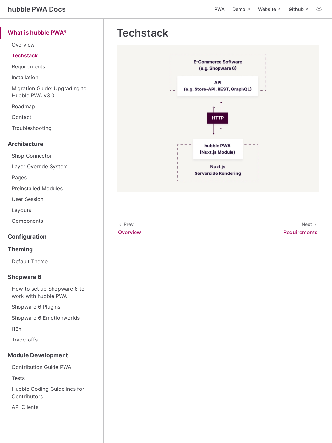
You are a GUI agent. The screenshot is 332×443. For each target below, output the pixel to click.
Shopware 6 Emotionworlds (46, 318)
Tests (18, 378)
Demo (238, 9)
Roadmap (23, 106)
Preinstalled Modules (37, 188)
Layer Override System (40, 166)
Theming (20, 249)
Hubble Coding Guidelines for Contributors (48, 392)
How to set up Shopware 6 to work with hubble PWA (48, 292)
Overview (23, 45)
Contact (21, 117)
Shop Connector (32, 155)
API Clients (25, 407)
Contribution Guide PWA (41, 367)
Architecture (25, 143)
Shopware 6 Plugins (36, 307)
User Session (27, 199)
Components (27, 221)
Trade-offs (25, 339)
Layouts (21, 210)
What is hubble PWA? (37, 32)
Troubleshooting (32, 128)
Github (296, 9)
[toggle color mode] (319, 9)
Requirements (28, 66)
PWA (219, 9)
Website (267, 9)
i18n (16, 329)
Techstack (25, 55)
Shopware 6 (25, 276)
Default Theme (30, 261)
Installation (25, 77)
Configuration (27, 236)
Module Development (38, 355)
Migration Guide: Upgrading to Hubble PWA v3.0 (49, 92)
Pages (19, 177)
